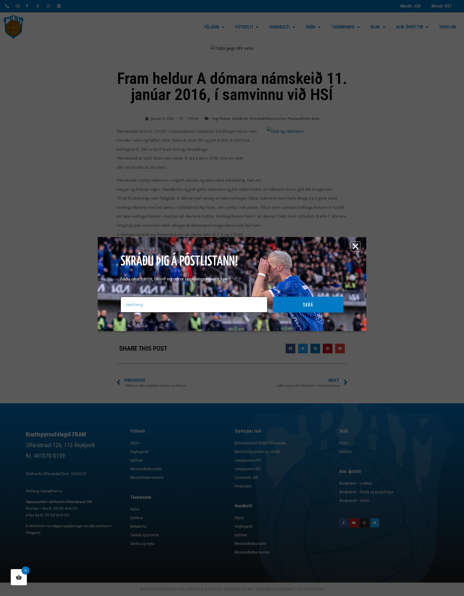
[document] (232, 298)
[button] (355, 246)
